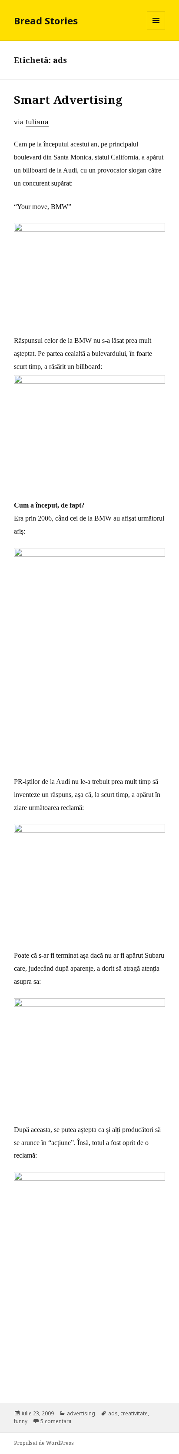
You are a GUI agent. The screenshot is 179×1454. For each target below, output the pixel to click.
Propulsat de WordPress (44, 1443)
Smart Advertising (68, 99)
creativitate (134, 1413)
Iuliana (37, 121)
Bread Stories (46, 20)
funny (20, 1421)
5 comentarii (55, 1421)
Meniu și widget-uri (156, 29)
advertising (81, 1413)
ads (113, 1413)
